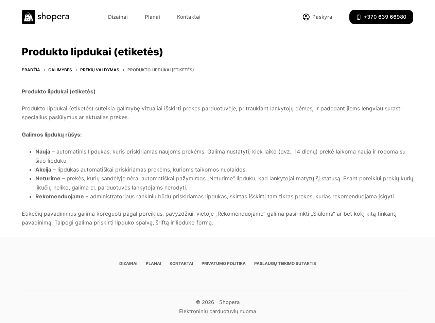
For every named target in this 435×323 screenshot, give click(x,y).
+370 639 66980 (385, 17)
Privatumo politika (224, 263)
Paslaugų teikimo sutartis (285, 263)
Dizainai (118, 17)
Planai (152, 17)
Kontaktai (189, 17)
